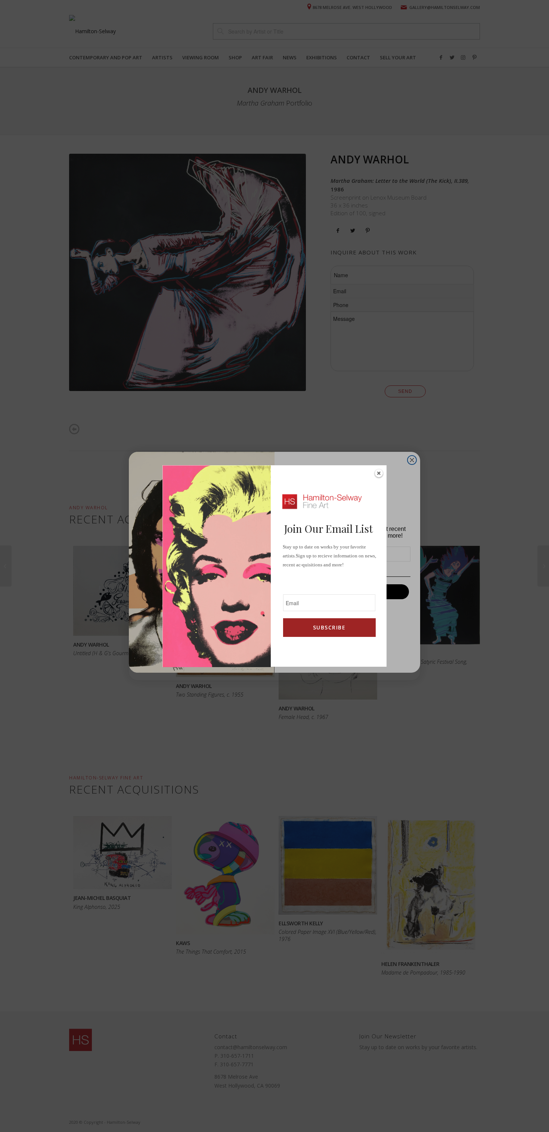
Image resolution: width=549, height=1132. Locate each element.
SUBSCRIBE (329, 627)
